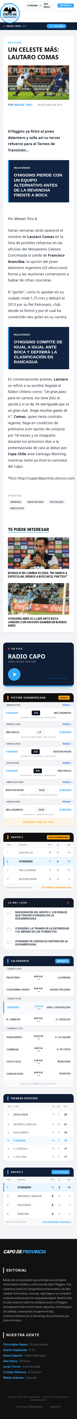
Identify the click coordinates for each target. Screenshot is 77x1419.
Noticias (15, 42)
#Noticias (17, 508)
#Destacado (35, 502)
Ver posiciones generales (56, 1222)
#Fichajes (56, 502)
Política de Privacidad (29, 1407)
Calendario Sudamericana (56, 887)
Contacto (55, 1407)
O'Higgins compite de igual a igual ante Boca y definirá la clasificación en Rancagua (38, 352)
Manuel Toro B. (25, 218)
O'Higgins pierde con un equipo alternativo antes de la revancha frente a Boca (38, 185)
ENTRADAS (65, 5)
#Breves (15, 502)
